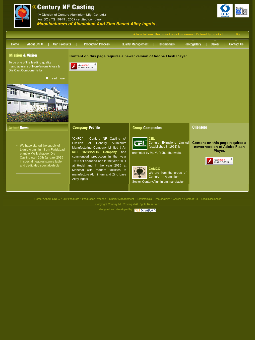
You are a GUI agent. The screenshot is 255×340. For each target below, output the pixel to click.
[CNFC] (22, 27)
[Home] (15, 47)
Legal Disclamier (211, 198)
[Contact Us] (238, 47)
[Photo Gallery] (196, 47)
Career (177, 198)
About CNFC (52, 198)
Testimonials (144, 198)
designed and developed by (115, 209)
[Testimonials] (169, 47)
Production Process (94, 198)
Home (38, 198)
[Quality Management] (137, 47)
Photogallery (162, 198)
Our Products (71, 198)
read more (58, 78)
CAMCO (154, 168)
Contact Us (191, 198)
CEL (152, 138)
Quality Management (121, 198)
